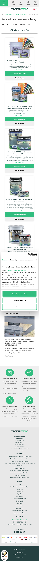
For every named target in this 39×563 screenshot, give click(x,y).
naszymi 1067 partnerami (17, 270)
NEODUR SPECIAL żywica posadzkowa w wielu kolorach (19, 61)
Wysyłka (19, 494)
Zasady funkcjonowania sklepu (19, 487)
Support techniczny (20, 513)
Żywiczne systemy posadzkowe (19, 477)
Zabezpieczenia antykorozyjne (19, 470)
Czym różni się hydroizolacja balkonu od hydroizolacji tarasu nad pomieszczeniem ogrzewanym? (19, 342)
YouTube (17, 532)
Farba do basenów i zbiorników (19, 459)
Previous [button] (30, 313)
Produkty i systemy (9, 24)
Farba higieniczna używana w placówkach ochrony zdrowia (19, 464)
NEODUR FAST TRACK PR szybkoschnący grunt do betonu (19, 200)
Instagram (21, 532)
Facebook (14, 532)
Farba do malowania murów (19, 461)
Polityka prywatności (19, 498)
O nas (19, 484)
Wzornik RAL (19, 508)
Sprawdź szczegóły (20, 73)
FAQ (29, 24)
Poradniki (22, 24)
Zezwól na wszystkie (19, 294)
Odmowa (19, 307)
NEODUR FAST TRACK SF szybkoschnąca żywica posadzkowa (19, 248)
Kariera (19, 503)
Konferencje (19, 501)
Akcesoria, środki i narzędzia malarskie (20, 456)
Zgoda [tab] (4, 260)
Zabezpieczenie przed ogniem (19, 473)
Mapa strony (19, 557)
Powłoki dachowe (19, 468)
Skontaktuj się (19, 78)
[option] (19, 336)
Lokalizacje (19, 491)
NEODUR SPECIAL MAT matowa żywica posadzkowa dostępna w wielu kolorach (19, 107)
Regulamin (19, 496)
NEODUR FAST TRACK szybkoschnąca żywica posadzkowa (20, 153)
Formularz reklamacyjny (19, 510)
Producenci (19, 489)
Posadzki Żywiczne (19, 475)
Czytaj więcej (8, 356)
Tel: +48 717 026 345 (19, 522)
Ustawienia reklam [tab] (26, 260)
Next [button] (34, 313)
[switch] (4, 559)
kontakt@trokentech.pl (19, 520)
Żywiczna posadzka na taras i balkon (16, 14)
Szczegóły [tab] (13, 260)
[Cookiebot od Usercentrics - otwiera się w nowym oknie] (28, 254)
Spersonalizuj (18, 300)
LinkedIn (24, 532)
